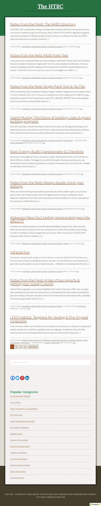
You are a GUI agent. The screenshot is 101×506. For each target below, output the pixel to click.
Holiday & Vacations (18, 452)
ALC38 (47, 343)
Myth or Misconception (20, 465)
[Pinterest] (22, 378)
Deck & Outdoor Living (19, 446)
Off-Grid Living (16, 415)
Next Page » (33, 347)
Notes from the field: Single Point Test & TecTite (47, 86)
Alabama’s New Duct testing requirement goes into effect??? (50, 219)
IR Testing (81, 306)
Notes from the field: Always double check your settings (47, 184)
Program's (68, 140)
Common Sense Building (20, 396)
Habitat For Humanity (31, 340)
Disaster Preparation (19, 440)
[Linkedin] (27, 378)
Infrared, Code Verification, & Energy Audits (42, 47)
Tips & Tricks (15, 402)
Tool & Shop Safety (18, 471)
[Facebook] (12, 378)
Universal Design (17, 477)
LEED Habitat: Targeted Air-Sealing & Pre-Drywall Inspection (49, 319)
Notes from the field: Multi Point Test (39, 55)
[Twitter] (17, 378)
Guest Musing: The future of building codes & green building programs (50, 119)
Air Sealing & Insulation (19, 427)
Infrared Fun (20, 252)
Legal (65, 244)
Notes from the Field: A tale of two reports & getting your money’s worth (45, 282)
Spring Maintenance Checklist (22, 421)
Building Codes (16, 433)
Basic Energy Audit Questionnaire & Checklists (47, 151)
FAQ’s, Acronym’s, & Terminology (24, 408)
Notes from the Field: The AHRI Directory (43, 24)
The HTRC (50, 6)
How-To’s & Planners (18, 459)
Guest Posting (16, 143)
